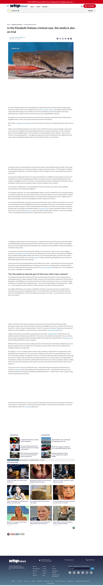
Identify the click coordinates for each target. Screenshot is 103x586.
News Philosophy (36, 568)
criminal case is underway (23, 123)
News (32, 6)
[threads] (91, 572)
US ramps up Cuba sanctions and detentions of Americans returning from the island (29, 447)
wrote (36, 257)
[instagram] (74, 572)
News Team (35, 571)
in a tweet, (17, 369)
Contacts (44, 568)
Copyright (33, 581)
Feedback (13, 581)
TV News (42, 460)
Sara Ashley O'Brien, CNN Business (17, 37)
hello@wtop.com (70, 559)
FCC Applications (70, 581)
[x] (78, 572)
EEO (52, 581)
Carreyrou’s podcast (45, 267)
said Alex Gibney (52, 334)
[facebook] (70, 572)
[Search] (82, 7)
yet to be (28, 406)
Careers (34, 573)
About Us (35, 566)
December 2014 (43, 208)
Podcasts (54, 568)
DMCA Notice (46, 581)
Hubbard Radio (39, 581)
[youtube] (87, 572)
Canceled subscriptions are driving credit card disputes (29, 440)
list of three (29, 210)
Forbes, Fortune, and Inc (46, 109)
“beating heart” (67, 338)
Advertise (35, 575)
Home (8, 24)
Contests (44, 566)
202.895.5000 (91, 559)
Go (92, 568)
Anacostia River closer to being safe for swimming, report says (61, 440)
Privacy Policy (19, 581)
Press (53, 566)
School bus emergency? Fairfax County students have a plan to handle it (60, 454)
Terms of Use (26, 581)
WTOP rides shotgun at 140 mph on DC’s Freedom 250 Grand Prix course (61, 447)
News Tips (44, 571)
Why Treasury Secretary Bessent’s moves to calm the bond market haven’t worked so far (29, 454)
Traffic (38, 6)
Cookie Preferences (50, 583)
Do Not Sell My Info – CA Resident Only (82, 581)
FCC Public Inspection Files (60, 581)
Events (43, 575)
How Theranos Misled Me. (54, 330)
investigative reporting (21, 253)
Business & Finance (24, 460)
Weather (45, 6)
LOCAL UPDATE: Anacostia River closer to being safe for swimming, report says (50, 2)
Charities (44, 573)
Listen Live (14, 10)
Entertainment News (34, 460)
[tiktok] (82, 572)
